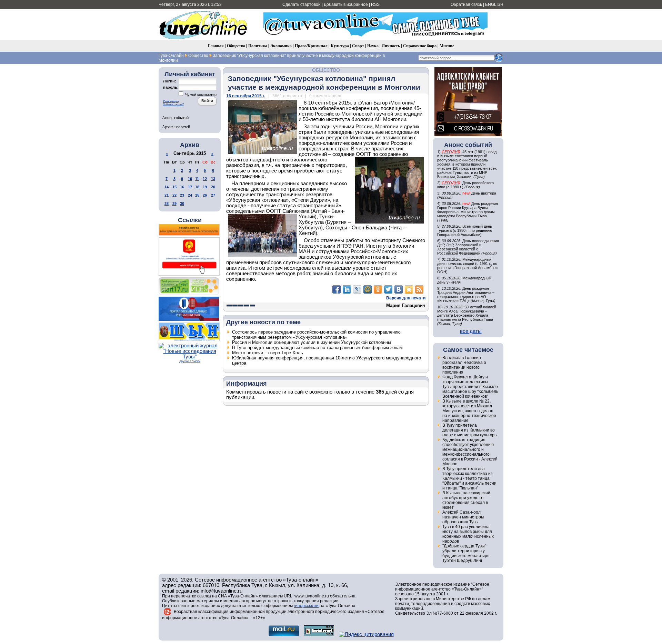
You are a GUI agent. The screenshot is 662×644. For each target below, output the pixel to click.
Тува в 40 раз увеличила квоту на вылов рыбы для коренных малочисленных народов (468, 534)
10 (190, 179)
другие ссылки (189, 361)
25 (197, 195)
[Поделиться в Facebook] (336, 289)
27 (213, 195)
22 (174, 195)
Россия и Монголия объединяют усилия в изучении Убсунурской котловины (311, 342)
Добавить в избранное (346, 4)
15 (174, 187)
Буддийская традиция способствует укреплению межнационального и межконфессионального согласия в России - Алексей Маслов (470, 451)
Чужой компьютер (200, 94)
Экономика (281, 46)
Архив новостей (176, 126)
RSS (375, 4)
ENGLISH (494, 4)
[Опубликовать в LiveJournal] (357, 289)
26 (205, 195)
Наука (373, 46)
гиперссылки (306, 605)
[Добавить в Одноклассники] (378, 289)
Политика (257, 46)
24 (190, 195)
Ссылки (190, 220)
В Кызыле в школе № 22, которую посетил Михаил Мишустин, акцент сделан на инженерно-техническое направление (469, 411)
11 (197, 179)
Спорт (358, 46)
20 (213, 187)
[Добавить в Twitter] (388, 289)
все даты (471, 331)
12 (205, 179)
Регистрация (171, 101)
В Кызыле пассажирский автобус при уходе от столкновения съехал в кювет (466, 500)
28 (166, 203)
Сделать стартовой (301, 4)
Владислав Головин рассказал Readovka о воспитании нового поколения (464, 365)
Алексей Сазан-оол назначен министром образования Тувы (463, 517)
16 (182, 187)
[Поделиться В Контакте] (398, 289)
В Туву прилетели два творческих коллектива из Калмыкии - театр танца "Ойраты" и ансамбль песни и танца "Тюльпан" (469, 478)
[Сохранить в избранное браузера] (409, 289)
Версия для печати (405, 298)
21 (166, 195)
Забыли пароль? (173, 104)
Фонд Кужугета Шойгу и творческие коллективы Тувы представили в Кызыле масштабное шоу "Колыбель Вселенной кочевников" (470, 387)
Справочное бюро (420, 46)
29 (174, 203)
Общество (236, 46)
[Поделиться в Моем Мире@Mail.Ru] (367, 289)
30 (182, 203)
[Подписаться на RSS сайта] (419, 289)
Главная (216, 46)
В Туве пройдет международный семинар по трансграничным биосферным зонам (317, 347)
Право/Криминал (311, 46)
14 (166, 187)
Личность (391, 46)
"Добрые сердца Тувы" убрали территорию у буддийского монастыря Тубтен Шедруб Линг (466, 553)
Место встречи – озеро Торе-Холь (267, 352)
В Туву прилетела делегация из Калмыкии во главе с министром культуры (470, 430)
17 (190, 187)
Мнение (447, 46)
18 (197, 187)
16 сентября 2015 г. (245, 95)
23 (182, 195)
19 (205, 187)
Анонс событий (175, 117)
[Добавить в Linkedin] (347, 289)
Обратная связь (466, 4)
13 (213, 179)
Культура (340, 46)
